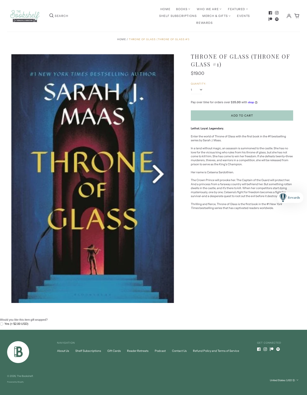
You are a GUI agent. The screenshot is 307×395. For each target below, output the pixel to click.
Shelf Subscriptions (178, 16)
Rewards (204, 23)
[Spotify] (277, 19)
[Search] (51, 16)
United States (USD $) (283, 380)
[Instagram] (277, 13)
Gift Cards (114, 351)
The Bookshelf (25, 376)
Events (243, 16)
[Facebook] (270, 13)
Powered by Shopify (15, 382)
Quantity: (198, 83)
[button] (296, 16)
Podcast (160, 351)
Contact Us (179, 351)
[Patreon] (270, 19)
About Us (63, 351)
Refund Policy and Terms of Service (216, 351)
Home (165, 9)
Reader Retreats (138, 351)
